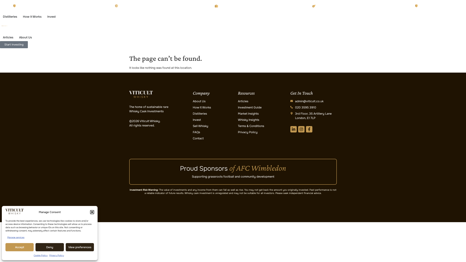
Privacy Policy (56, 255)
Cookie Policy (41, 255)
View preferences (79, 247)
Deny (49, 247)
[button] (92, 212)
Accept (19, 247)
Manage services (15, 237)
